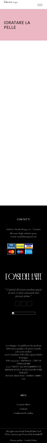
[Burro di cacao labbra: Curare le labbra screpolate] (23, 61)
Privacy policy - (17, 440)
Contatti (23, 408)
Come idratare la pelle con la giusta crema (21, 162)
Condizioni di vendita (23, 413)
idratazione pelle (33, 153)
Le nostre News (23, 404)
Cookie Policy (30, 440)
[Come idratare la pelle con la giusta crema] (23, 137)
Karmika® (37, 434)
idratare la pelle (17, 77)
